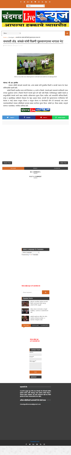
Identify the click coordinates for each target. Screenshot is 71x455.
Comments (45, 325)
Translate (35, 255)
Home (5, 37)
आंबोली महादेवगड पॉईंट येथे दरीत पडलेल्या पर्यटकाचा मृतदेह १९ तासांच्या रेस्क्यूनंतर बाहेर (38, 318)
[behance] (46, 1)
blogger (13, 168)
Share (28, 117)
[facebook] (20, 1)
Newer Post (7, 163)
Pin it (45, 117)
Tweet (12, 117)
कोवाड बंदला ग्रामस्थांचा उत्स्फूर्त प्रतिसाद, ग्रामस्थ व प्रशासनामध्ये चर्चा (39, 310)
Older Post (63, 163)
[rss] (42, 1)
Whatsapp (61, 117)
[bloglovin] (35, 1)
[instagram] (49, 1)
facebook (57, 168)
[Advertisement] (35, 143)
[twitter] (24, 1)
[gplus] (28, 1)
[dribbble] (38, 1)
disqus (35, 168)
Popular (35, 325)
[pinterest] (31, 1)
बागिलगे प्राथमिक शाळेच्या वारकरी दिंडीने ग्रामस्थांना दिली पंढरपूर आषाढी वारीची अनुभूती (39, 303)
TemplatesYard (34, 441)
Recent (26, 325)
